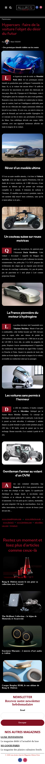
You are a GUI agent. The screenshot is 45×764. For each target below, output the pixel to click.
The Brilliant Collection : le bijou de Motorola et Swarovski (19, 617)
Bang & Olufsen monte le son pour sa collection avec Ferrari (20, 583)
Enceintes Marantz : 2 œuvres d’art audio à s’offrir (22, 652)
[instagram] (41, 7)
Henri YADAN (16, 42)
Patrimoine (6, 19)
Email (22, 710)
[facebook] (37, 7)
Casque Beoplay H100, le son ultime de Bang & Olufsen (20, 686)
